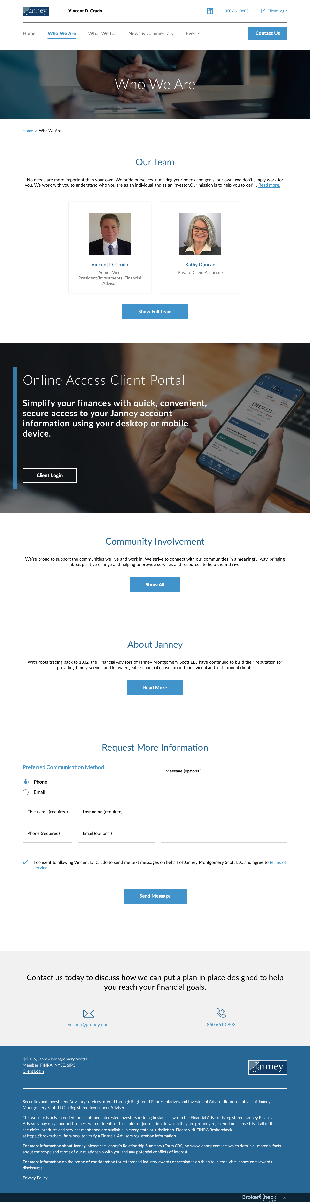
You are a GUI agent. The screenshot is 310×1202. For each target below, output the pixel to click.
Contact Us (268, 33)
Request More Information (155, 747)
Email (39, 792)
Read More (155, 687)
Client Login (50, 475)
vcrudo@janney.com (89, 1025)
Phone (40, 782)
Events (193, 33)
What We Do (102, 33)
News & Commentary (151, 33)
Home (29, 33)
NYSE (59, 1065)
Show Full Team (155, 312)
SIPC (71, 1065)
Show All (155, 584)
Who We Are (62, 33)
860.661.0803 (221, 1025)
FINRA (46, 1065)
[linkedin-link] (210, 11)
